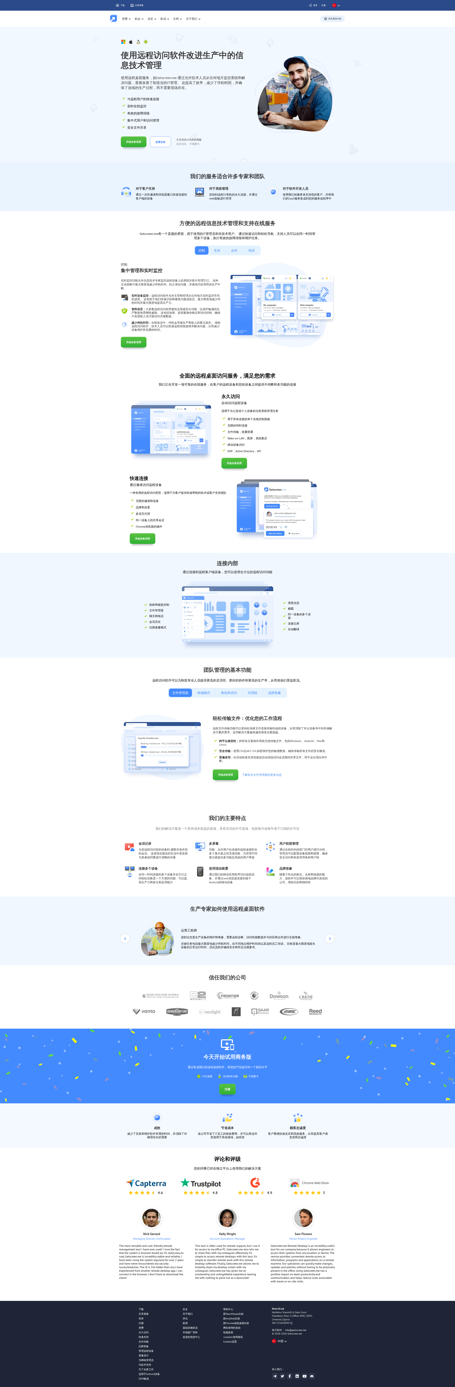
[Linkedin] (297, 1376)
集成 (163, 18)
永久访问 (144, 1332)
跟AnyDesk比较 (231, 1318)
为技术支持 (145, 1364)
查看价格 (160, 142)
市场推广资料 (190, 1332)
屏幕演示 (144, 1355)
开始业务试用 (133, 141)
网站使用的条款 (232, 1327)
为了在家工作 (146, 1369)
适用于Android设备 (149, 1374)
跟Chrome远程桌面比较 (236, 1323)
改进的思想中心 (191, 1337)
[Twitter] (282, 1376)
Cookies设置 (230, 1341)
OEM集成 (144, 1378)
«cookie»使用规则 (233, 1337)
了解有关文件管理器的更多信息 (262, 775)
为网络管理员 (146, 1360)
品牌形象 (144, 1346)
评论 (185, 1318)
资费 (125, 18)
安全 (185, 1309)
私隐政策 (228, 1332)
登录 (315, 5)
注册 (323, 5)
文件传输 (144, 1341)
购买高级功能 (334, 18)
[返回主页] (113, 19)
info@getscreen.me (295, 1330)
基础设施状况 (190, 1327)
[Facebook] (290, 1376)
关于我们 (188, 1313)
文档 (176, 18)
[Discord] (312, 1376)
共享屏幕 (139, 5)
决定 (150, 18)
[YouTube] (305, 1376)
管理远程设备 (146, 1350)
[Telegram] (275, 1376)
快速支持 (144, 1337)
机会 (137, 18)
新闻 (185, 1323)
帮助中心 (228, 1309)
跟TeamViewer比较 (233, 1313)
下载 (122, 5)
